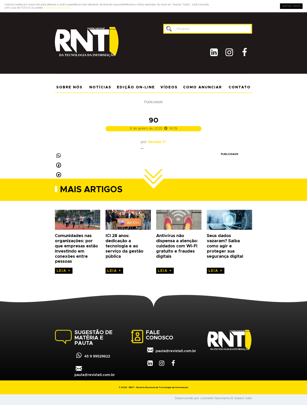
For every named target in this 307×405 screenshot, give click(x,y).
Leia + (64, 270)
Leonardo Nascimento (215, 398)
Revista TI (157, 142)
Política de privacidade (57, 7)
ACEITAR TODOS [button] (291, 6)
